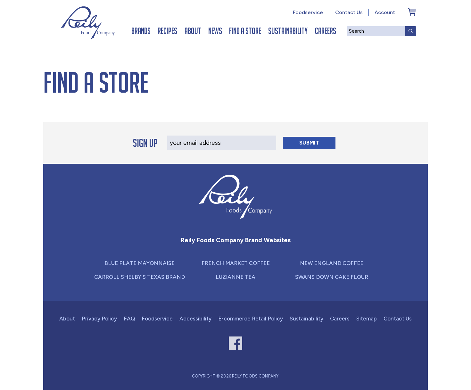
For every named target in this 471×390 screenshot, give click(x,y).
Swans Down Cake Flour (331, 277)
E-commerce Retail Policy (250, 318)
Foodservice (308, 12)
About (193, 31)
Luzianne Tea (235, 277)
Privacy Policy (99, 318)
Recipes (167, 31)
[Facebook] (236, 343)
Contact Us (349, 12)
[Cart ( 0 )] (412, 12)
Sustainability (288, 31)
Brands (141, 31)
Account (385, 12)
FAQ (129, 318)
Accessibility (195, 318)
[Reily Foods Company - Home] (88, 22)
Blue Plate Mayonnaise (139, 263)
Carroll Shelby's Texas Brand (139, 277)
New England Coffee (331, 263)
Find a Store (245, 31)
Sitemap (366, 318)
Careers (325, 31)
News (215, 31)
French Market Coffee (236, 263)
